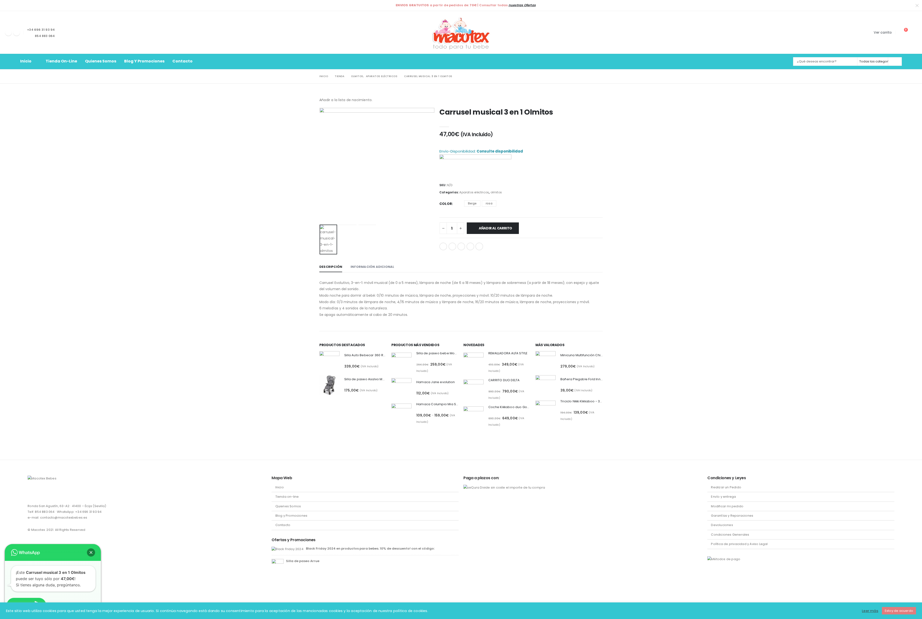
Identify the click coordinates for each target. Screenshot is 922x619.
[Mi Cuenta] (913, 32)
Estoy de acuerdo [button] (899, 610)
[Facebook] (8, 32)
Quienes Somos (100, 61)
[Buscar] (895, 61)
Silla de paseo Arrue (302, 561)
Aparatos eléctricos (474, 192)
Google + (470, 246)
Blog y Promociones (144, 61)
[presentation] (320, 165)
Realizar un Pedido (726, 487)
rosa (489, 203)
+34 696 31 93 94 (88, 511)
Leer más (870, 611)
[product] (329, 361)
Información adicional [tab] (372, 266)
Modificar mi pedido (727, 506)
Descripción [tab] (330, 266)
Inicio (25, 61)
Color (445, 203)
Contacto (182, 61)
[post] (287, 548)
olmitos (496, 192)
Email (479, 246)
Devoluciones (722, 525)
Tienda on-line (61, 61)
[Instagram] (16, 32)
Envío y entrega (723, 496)
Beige (472, 203)
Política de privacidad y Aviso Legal (739, 544)
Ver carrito (883, 32)
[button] (91, 552)
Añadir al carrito (495, 228)
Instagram (40, 492)
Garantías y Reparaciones (732, 515)
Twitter (452, 246)
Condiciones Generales (730, 534)
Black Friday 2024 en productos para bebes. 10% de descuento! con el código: (370, 548)
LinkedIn (461, 246)
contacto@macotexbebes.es (63, 517)
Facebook (443, 246)
